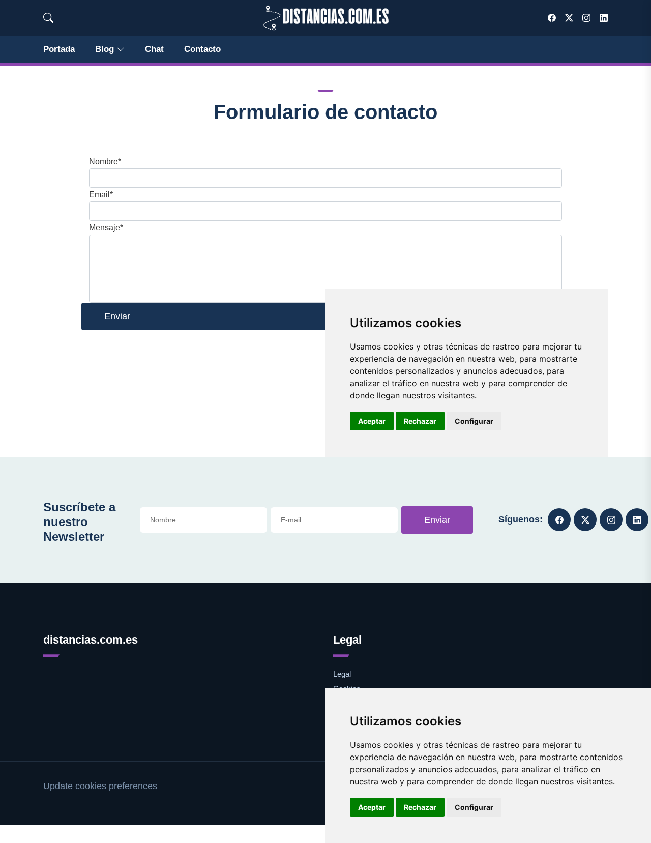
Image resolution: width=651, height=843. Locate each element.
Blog (104, 49)
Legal (342, 674)
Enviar (437, 520)
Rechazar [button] (420, 807)
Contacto (202, 49)
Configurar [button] (474, 807)
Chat (154, 49)
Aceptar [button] (372, 807)
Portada (59, 49)
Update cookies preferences (100, 786)
